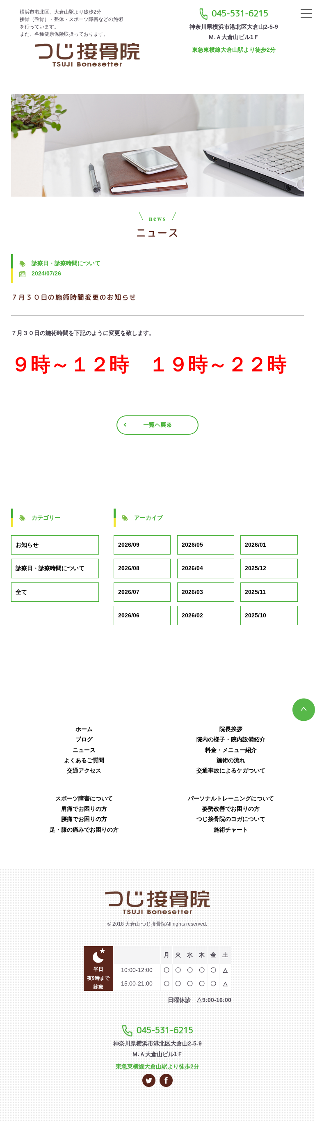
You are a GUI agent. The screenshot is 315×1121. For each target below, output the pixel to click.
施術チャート (231, 829)
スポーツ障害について (84, 798)
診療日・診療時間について (50, 568)
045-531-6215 (240, 13)
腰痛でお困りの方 (84, 819)
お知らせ (27, 544)
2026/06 (128, 615)
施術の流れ (231, 760)
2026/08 (128, 568)
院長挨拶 (230, 729)
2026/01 (255, 544)
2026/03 (192, 592)
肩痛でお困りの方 (84, 808)
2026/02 (192, 615)
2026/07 (128, 592)
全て (21, 592)
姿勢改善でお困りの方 (231, 808)
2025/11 (255, 592)
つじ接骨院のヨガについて (230, 819)
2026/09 (128, 544)
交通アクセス (84, 770)
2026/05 (192, 544)
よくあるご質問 (84, 760)
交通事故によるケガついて (230, 770)
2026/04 (192, 568)
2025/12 (255, 568)
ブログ (84, 739)
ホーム (84, 729)
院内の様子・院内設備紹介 (230, 739)
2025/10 (255, 615)
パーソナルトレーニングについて (231, 798)
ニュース (84, 750)
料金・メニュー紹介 (231, 750)
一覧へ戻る (157, 425)
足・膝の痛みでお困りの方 (84, 829)
